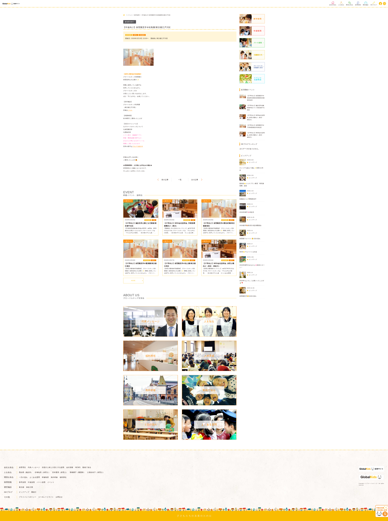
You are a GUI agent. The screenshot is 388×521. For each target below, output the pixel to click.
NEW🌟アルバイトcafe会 (248, 252)
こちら (130, 110)
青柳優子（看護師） (77, 472)
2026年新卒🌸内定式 (246, 212)
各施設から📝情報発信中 (247, 199)
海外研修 (54, 477)
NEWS (78, 467)
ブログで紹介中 (137, 146)
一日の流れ (23, 477)
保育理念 (22, 467)
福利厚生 (63, 477)
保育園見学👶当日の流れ (247, 296)
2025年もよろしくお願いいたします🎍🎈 (251, 282)
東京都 (21, 487)
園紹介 (33, 492)
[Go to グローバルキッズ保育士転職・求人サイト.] (124, 15)
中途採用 (31, 482)
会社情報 (69, 467)
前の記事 (165, 180)
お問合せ (59, 497)
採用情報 (358, 5)
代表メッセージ (34, 467)
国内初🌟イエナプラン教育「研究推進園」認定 (251, 185)
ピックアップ (253, 162)
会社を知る (332, 5)
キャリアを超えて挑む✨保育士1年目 (251, 169)
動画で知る (87, 467)
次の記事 (194, 180)
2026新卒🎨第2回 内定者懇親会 (250, 225)
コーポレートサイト (46, 497)
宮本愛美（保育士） (60, 472)
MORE (133, 281)
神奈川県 (29, 487)
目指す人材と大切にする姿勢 (53, 467)
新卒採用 (22, 482)
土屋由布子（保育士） (95, 472)
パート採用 (41, 482)
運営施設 (365, 5)
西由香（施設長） (26, 472)
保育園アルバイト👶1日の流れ (249, 238)
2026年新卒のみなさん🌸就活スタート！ (252, 266)
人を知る (341, 5)
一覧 (180, 180)
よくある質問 (35, 477)
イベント (50, 482)
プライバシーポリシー (27, 497)
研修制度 (45, 477)
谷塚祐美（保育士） (42, 472)
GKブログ (374, 5)
